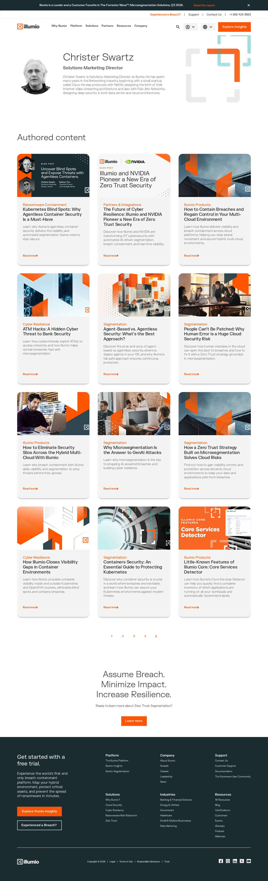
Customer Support (225, 766)
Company (140, 26)
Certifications (222, 810)
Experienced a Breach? (165, 14)
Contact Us (214, 14)
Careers (164, 771)
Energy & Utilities (169, 805)
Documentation (224, 771)
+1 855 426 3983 (240, 14)
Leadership (166, 776)
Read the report (204, 5)
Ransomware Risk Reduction (121, 815)
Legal (112, 862)
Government (167, 810)
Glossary (220, 826)
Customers (221, 815)
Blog (217, 805)
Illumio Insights (114, 766)
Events (219, 820)
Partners (107, 26)
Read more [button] (30, 255)
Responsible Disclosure (148, 862)
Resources (124, 26)
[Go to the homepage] (28, 27)
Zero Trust (111, 820)
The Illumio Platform (117, 760)
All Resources (222, 799)
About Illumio (167, 760)
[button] (177, 26)
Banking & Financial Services (176, 799)
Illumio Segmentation (117, 771)
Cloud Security (114, 805)
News (163, 781)
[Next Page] (156, 636)
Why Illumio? (113, 799)
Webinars (220, 836)
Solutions (92, 26)
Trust (167, 862)
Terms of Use (126, 862)
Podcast (219, 831)
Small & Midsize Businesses (175, 820)
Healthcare (166, 815)
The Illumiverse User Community (233, 776)
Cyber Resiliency (115, 810)
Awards (164, 766)
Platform (76, 26)
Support (193, 14)
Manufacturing (168, 826)
